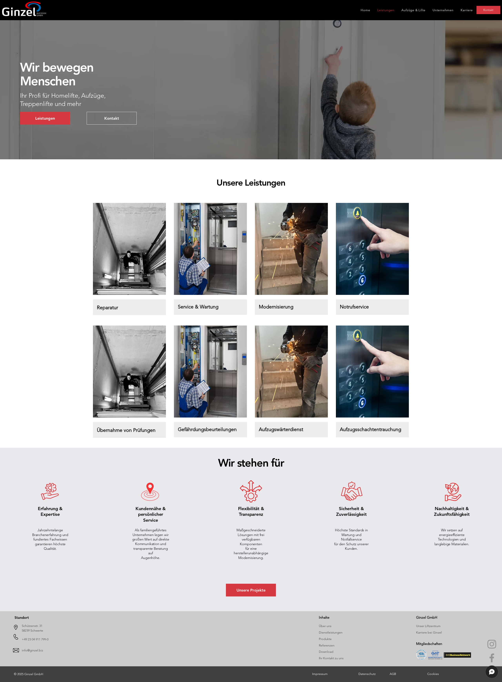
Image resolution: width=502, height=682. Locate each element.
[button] (443, 10)
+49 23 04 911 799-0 (35, 639)
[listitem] (129, 260)
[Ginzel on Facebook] (492, 658)
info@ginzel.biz (32, 650)
